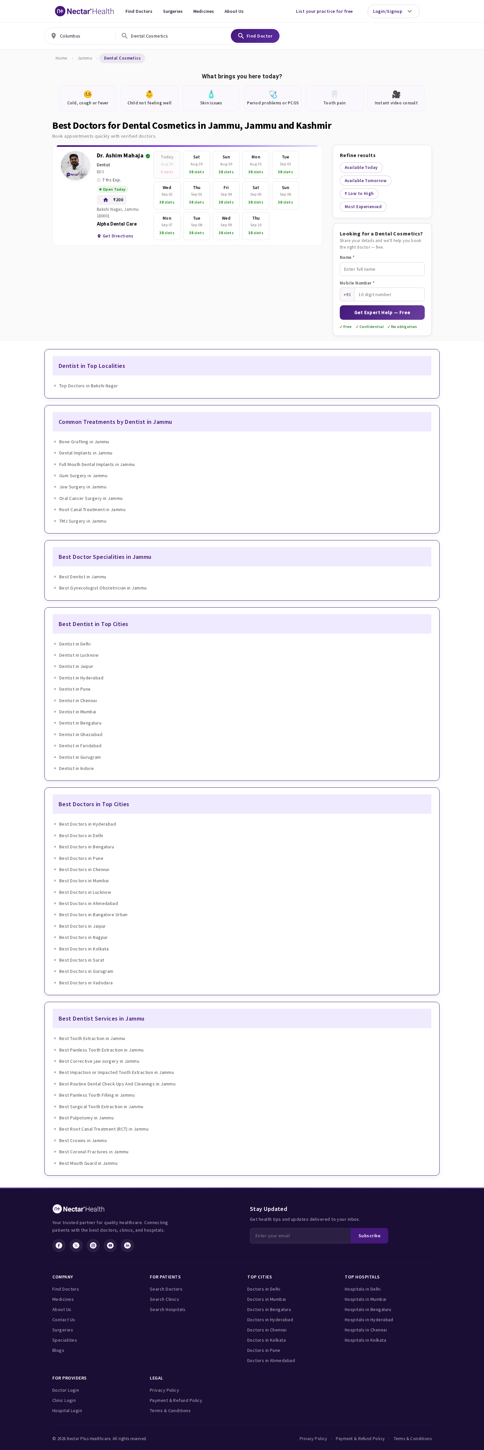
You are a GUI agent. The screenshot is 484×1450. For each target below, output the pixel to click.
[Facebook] (59, 1245)
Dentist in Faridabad (80, 746)
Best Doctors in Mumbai (84, 881)
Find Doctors (138, 11)
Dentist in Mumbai (77, 712)
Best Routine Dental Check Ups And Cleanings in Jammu (117, 1084)
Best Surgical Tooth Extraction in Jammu (101, 1106)
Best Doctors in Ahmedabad (88, 903)
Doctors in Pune (264, 1350)
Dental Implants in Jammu (86, 453)
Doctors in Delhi (263, 1289)
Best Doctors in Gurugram (86, 971)
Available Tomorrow (366, 180)
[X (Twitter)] (76, 1245)
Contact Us (63, 1320)
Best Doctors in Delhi (81, 835)
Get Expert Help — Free (382, 312)
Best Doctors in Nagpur (83, 937)
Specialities (64, 1340)
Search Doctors (166, 1289)
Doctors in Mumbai (266, 1299)
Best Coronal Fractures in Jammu (94, 1152)
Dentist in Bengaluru (80, 723)
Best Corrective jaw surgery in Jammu (99, 1061)
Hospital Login (67, 1410)
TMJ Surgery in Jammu (82, 521)
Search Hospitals (167, 1309)
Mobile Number (357, 283)
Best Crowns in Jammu (83, 1140)
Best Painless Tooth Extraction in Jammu (101, 1050)
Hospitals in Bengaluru (368, 1309)
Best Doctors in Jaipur (82, 926)
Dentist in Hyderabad (81, 678)
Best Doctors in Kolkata (84, 949)
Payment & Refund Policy (176, 1400)
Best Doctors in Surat (81, 960)
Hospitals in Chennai (366, 1330)
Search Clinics (164, 1299)
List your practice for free (324, 11)
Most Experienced (363, 206)
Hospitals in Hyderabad (369, 1320)
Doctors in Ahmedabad (271, 1360)
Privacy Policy (164, 1390)
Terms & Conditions (170, 1410)
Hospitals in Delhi (363, 1289)
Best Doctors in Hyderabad (87, 824)
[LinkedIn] (127, 1245)
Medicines (203, 11)
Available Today (361, 167)
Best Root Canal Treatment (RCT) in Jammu (103, 1129)
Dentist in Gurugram (80, 757)
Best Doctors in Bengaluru (86, 847)
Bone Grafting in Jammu (84, 442)
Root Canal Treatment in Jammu (92, 509)
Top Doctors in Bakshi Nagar (88, 386)
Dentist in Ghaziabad (80, 734)
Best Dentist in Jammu (82, 577)
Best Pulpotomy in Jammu (86, 1118)
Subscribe (369, 1236)
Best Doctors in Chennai (84, 869)
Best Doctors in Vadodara (86, 983)
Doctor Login (65, 1390)
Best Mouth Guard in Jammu (88, 1163)
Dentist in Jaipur (76, 666)
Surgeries (173, 11)
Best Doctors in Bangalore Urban (93, 914)
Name (347, 257)
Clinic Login (64, 1400)
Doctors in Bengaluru (269, 1309)
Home (61, 58)
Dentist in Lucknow (78, 655)
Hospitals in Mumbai (366, 1299)
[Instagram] (93, 1245)
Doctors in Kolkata (266, 1340)
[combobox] (80, 36)
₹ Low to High (359, 193)
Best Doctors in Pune (81, 858)
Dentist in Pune (75, 689)
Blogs (58, 1350)
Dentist (103, 165)
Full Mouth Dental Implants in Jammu (97, 464)
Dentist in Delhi (75, 644)
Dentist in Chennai (78, 700)
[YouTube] (110, 1245)
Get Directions (118, 236)
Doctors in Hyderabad (270, 1320)
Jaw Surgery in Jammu (82, 487)
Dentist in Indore (76, 768)
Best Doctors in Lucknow (85, 892)
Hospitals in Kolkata (365, 1340)
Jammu (85, 58)
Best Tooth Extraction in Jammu (92, 1038)
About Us (234, 11)
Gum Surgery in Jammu (83, 476)
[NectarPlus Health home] (84, 11)
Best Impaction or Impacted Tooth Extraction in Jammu (116, 1072)
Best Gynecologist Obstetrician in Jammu (103, 588)
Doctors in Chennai (266, 1330)
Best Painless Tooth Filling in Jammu (97, 1095)
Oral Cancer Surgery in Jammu (91, 498)
